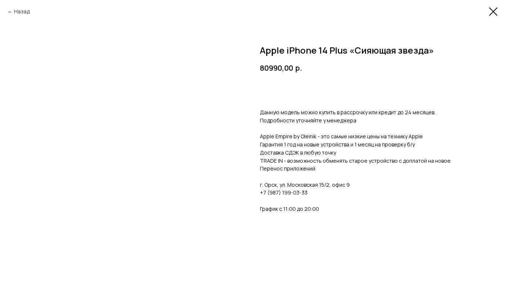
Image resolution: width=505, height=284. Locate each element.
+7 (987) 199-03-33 (284, 192)
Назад (22, 11)
